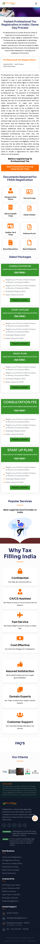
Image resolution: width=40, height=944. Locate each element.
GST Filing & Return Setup (11, 885)
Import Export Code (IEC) (11, 894)
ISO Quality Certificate (10, 898)
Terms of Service (20, 941)
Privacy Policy (8, 941)
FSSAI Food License (9, 891)
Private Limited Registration (11, 857)
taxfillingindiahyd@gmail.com (17, 918)
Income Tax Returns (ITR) (11, 888)
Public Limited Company (10, 870)
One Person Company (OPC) (12, 863)
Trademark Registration (10, 901)
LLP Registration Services (11, 860)
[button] (3, 772)
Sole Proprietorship (9, 873)
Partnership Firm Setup (10, 867)
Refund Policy (31, 941)
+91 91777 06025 (12, 913)
